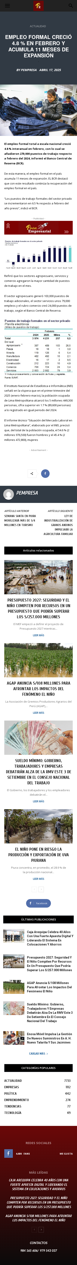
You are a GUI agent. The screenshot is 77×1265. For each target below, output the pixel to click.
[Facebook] (45, 473)
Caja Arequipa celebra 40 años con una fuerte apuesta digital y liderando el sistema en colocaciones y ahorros (38, 1184)
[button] (7, 6)
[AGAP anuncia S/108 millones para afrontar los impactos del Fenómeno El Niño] (38, 660)
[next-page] (41, 889)
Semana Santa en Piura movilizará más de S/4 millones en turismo (20, 520)
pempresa (29, 69)
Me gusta (66, 1153)
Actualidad (38, 26)
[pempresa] (8, 494)
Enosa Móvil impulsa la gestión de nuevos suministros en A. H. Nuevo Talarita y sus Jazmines (49, 1038)
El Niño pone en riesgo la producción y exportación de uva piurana (38, 855)
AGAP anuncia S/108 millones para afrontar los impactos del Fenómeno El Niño (38, 689)
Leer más (38, 635)
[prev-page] (34, 889)
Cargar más (37, 1053)
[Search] (71, 6)
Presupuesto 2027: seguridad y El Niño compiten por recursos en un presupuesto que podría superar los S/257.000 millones (38, 1202)
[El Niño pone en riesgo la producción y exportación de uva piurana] (38, 826)
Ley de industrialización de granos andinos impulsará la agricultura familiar (58, 525)
